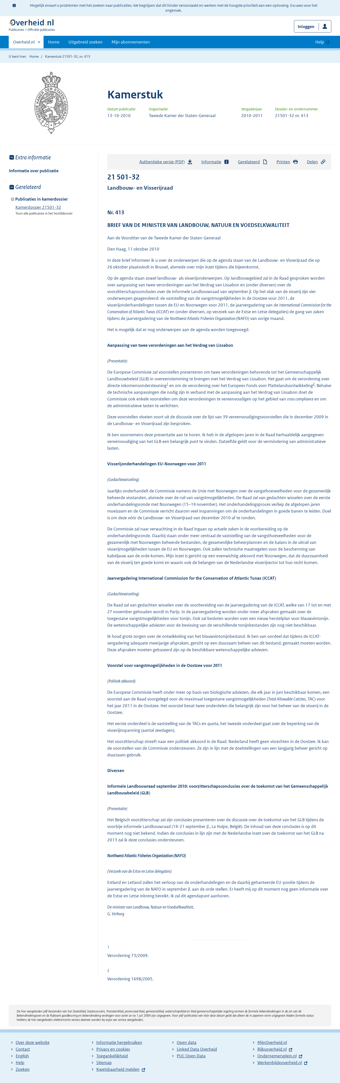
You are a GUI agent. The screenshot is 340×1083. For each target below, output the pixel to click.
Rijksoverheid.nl (272, 1049)
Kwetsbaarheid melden (118, 1069)
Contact (23, 1049)
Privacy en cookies (113, 1049)
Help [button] (319, 42)
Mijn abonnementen (131, 42)
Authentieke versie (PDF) (163, 163)
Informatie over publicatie (33, 170)
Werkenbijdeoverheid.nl (279, 1062)
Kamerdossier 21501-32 (38, 207)
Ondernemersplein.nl (277, 1056)
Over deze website (33, 1042)
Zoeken (23, 1069)
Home (53, 42)
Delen (312, 162)
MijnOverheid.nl (272, 1042)
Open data (186, 1042)
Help (20, 1062)
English (22, 1056)
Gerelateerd (249, 162)
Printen (283, 162)
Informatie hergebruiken (119, 1042)
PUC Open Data (191, 1056)
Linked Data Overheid (197, 1049)
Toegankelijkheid (112, 1056)
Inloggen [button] (306, 26)
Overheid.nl (24, 43)
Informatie (211, 162)
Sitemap (104, 1062)
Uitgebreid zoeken (85, 42)
